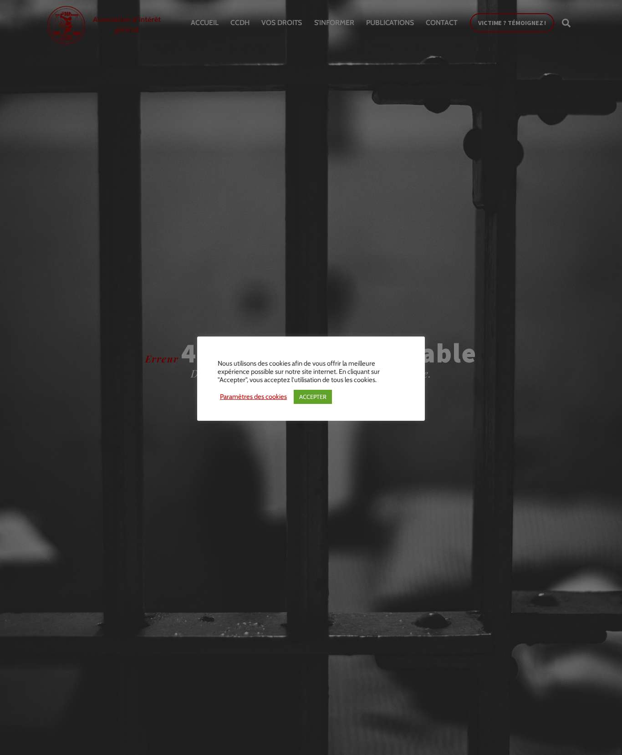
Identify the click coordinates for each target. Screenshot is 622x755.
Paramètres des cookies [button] (253, 397)
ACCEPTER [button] (312, 396)
